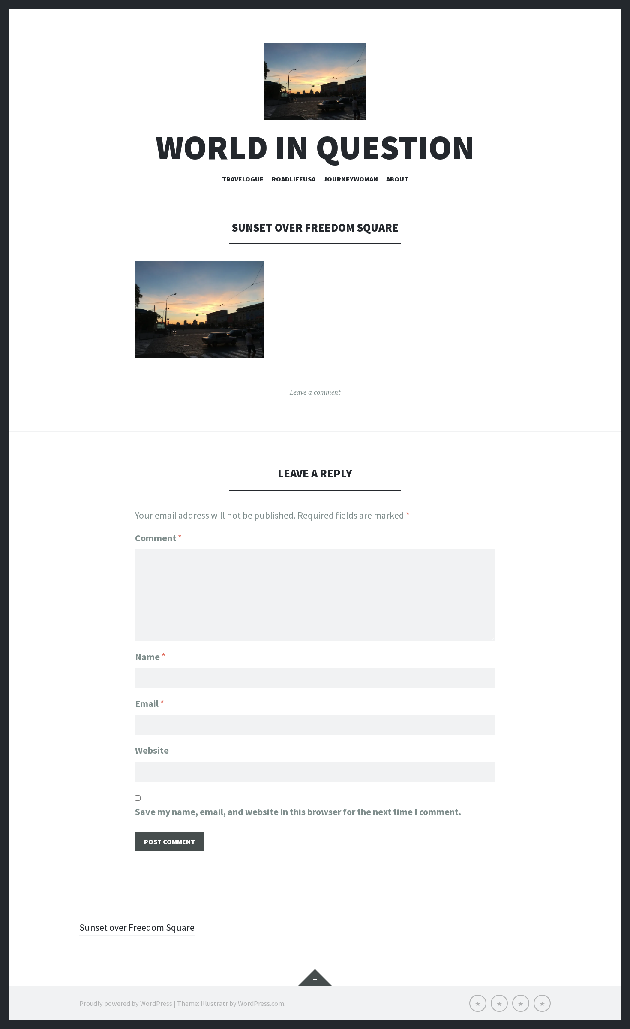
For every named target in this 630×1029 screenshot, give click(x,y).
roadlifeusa (293, 179)
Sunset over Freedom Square (137, 927)
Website (152, 750)
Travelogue (243, 179)
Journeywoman (351, 179)
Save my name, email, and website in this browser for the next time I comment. (298, 812)
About (397, 179)
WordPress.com (261, 1003)
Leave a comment (315, 392)
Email (149, 703)
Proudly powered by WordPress (125, 1003)
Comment (158, 538)
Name (150, 657)
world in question (315, 147)
